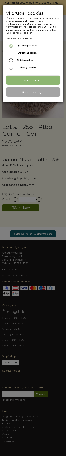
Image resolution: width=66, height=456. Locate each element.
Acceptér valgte (33, 92)
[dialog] (33, 228)
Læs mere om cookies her (19, 38)
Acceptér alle (33, 80)
